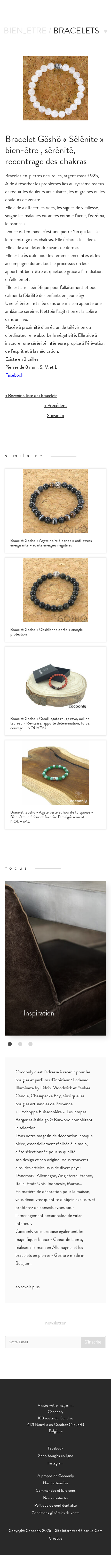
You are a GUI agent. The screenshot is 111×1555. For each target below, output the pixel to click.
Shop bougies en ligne (55, 1456)
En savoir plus (27, 1286)
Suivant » (55, 415)
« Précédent (55, 405)
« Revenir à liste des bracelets (31, 395)
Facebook (14, 375)
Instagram (55, 1463)
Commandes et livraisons (56, 1490)
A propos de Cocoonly (55, 1476)
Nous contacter (55, 1498)
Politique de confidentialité (55, 1505)
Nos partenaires (55, 1483)
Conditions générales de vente (55, 1513)
